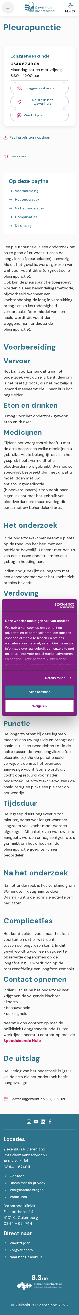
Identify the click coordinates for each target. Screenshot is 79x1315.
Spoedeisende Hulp (22, 1040)
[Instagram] (29, 1121)
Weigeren (39, 706)
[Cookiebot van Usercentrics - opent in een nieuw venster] (56, 605)
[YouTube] (36, 1121)
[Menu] (8, 8)
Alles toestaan (39, 691)
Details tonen (55, 678)
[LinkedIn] (43, 1121)
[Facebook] (50, 1121)
